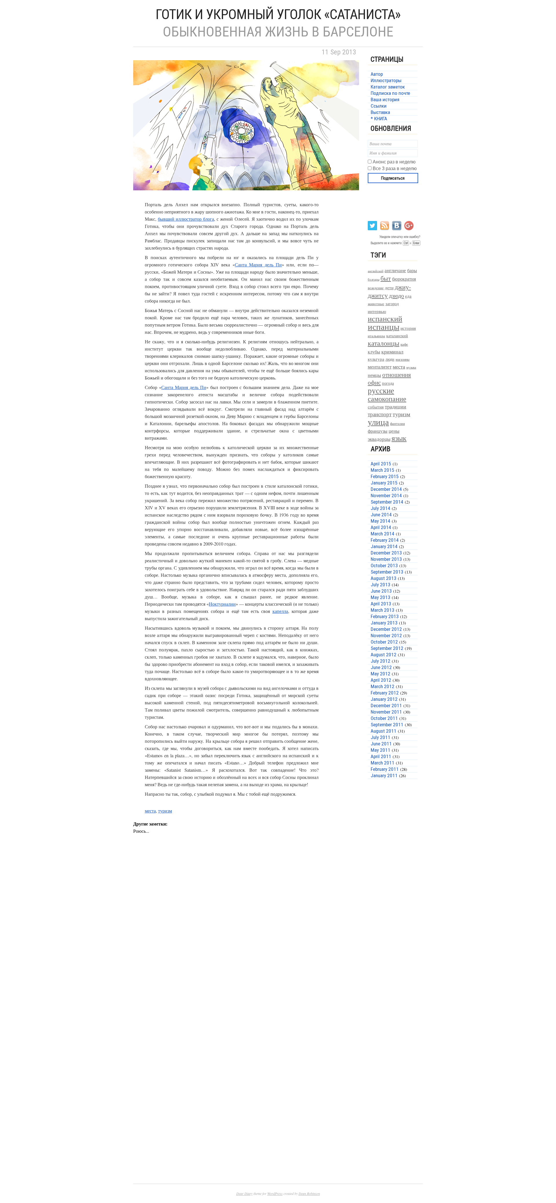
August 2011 (383, 731)
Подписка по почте (390, 93)
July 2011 (380, 737)
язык (399, 438)
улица (378, 421)
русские (381, 390)
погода (388, 383)
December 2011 (386, 705)
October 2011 (384, 718)
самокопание (387, 398)
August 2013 (383, 578)
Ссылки (379, 106)
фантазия (397, 423)
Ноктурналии (222, 604)
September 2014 (387, 502)
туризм (165, 811)
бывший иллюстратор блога (186, 219)
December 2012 (386, 629)
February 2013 (385, 616)
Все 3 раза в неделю (395, 168)
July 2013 (380, 584)
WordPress (275, 1193)
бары (412, 270)
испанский (385, 318)
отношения (396, 375)
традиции (395, 406)
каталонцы (383, 343)
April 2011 (381, 756)
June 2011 (381, 744)
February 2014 (385, 540)
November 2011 (386, 712)
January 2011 (384, 775)
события (376, 407)
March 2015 (382, 470)
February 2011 (385, 769)
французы (377, 431)
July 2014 (380, 508)
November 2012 (386, 635)
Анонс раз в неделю (394, 161)
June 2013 (381, 591)
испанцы (383, 326)
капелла (280, 611)
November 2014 (386, 495)
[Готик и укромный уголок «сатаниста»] (246, 197)
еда (408, 296)
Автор (377, 74)
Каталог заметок (388, 87)
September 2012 (387, 648)
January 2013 (384, 623)
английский (375, 271)
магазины (402, 359)
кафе (404, 344)
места (150, 811)
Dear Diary (244, 1193)
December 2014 (386, 489)
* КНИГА (379, 118)
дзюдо (396, 295)
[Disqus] (246, 937)
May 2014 (380, 521)
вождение (376, 287)
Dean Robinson (309, 1193)
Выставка (380, 112)
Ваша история (385, 99)
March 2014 (382, 534)
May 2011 (380, 750)
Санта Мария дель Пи (258, 264)
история (408, 328)
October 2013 (384, 565)
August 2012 (383, 654)
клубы (374, 352)
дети (389, 287)
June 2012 (381, 667)
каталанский (397, 335)
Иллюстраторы (386, 80)
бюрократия (404, 279)
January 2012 (384, 699)
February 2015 (385, 476)
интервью (377, 311)
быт (386, 278)
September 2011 (387, 724)
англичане (395, 270)
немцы (374, 375)
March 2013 (382, 610)
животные (376, 303)
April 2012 (381, 680)
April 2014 (381, 527)
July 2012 (380, 661)
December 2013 (386, 553)
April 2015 (381, 464)
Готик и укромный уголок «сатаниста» (278, 14)
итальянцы (376, 335)
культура (376, 359)
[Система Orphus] (394, 245)
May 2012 (380, 674)
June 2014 (381, 514)
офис (374, 382)
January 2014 (384, 546)
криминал (392, 351)
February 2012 (385, 693)
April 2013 (381, 604)
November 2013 (386, 559)
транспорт (380, 414)
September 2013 (387, 572)
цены (394, 431)
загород (392, 303)
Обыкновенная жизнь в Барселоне (278, 31)
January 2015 (384, 483)
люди (389, 359)
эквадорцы (379, 439)
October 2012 (384, 642)
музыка (411, 367)
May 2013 (380, 597)
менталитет (380, 366)
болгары (373, 279)
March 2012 (382, 686)
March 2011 (382, 763)
